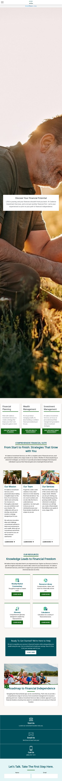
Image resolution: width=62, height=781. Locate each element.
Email (44, 772)
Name (17, 772)
